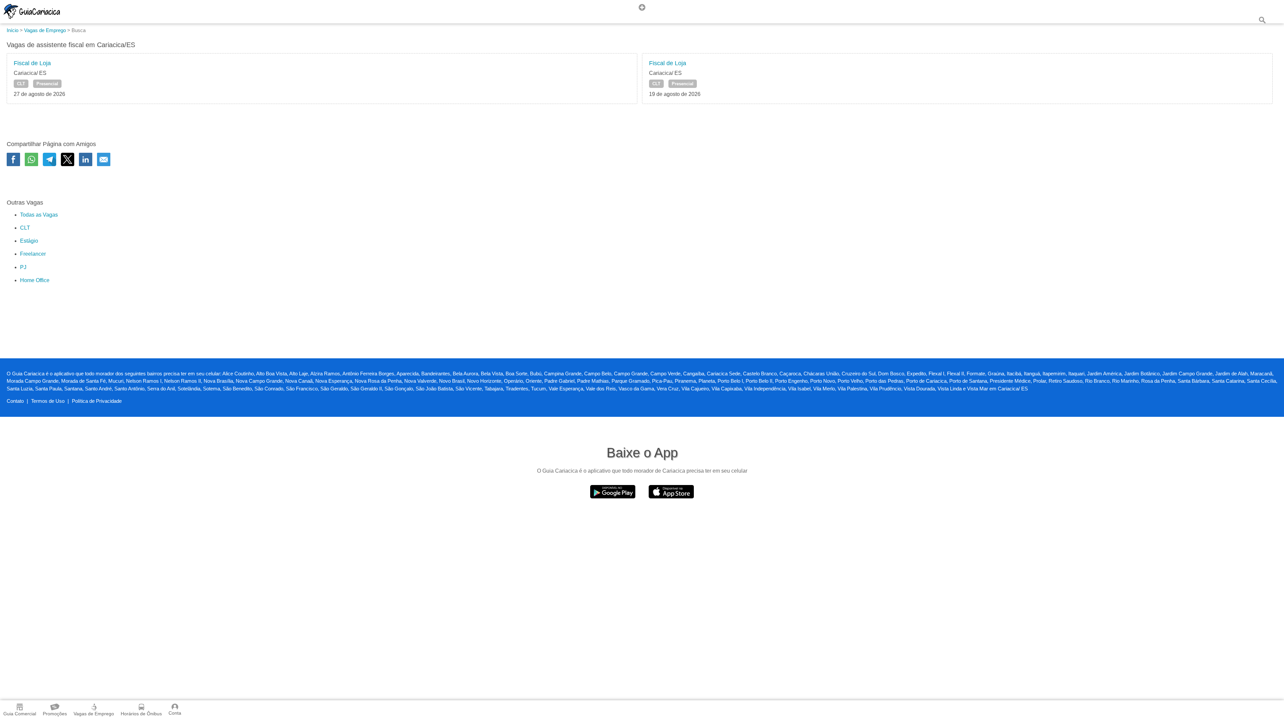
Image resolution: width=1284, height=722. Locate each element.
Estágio (29, 241)
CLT (21, 83)
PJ (23, 267)
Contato (15, 401)
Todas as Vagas (39, 215)
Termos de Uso (48, 401)
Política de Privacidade (97, 401)
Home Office (34, 280)
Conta (175, 713)
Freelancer (33, 254)
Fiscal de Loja (32, 63)
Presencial (47, 83)
